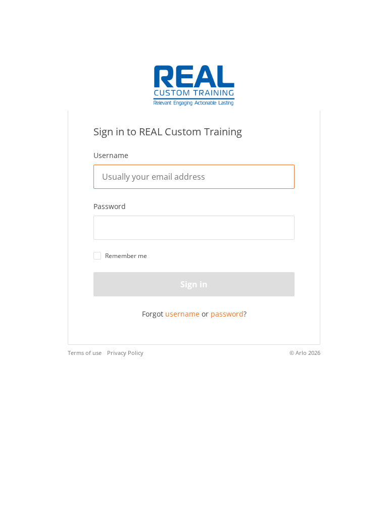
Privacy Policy (125, 352)
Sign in (194, 284)
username (182, 314)
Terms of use (85, 352)
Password (109, 206)
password (227, 314)
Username (110, 155)
